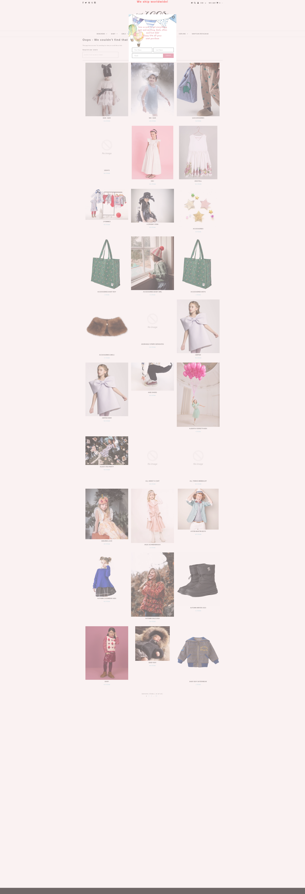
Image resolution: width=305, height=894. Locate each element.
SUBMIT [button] (168, 55)
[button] (173, 17)
